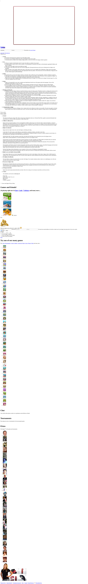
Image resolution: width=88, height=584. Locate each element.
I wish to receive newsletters (7, 236)
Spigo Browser (31, 582)
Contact (25, 582)
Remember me (27, 50)
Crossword (20, 243)
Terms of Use (3, 582)
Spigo (2, 47)
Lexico (26, 243)
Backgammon (7, 243)
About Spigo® (9, 582)
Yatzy (16, 190)
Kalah (23, 243)
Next (1, 237)
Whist (32, 243)
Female (3, 230)
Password (13, 229)
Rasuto (29, 243)
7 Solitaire (26, 190)
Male (7, 230)
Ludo (20, 190)
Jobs (22, 582)
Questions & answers (17, 582)
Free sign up (7, 53)
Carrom (12, 243)
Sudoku (15, 243)
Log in (31, 50)
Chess (3, 243)
